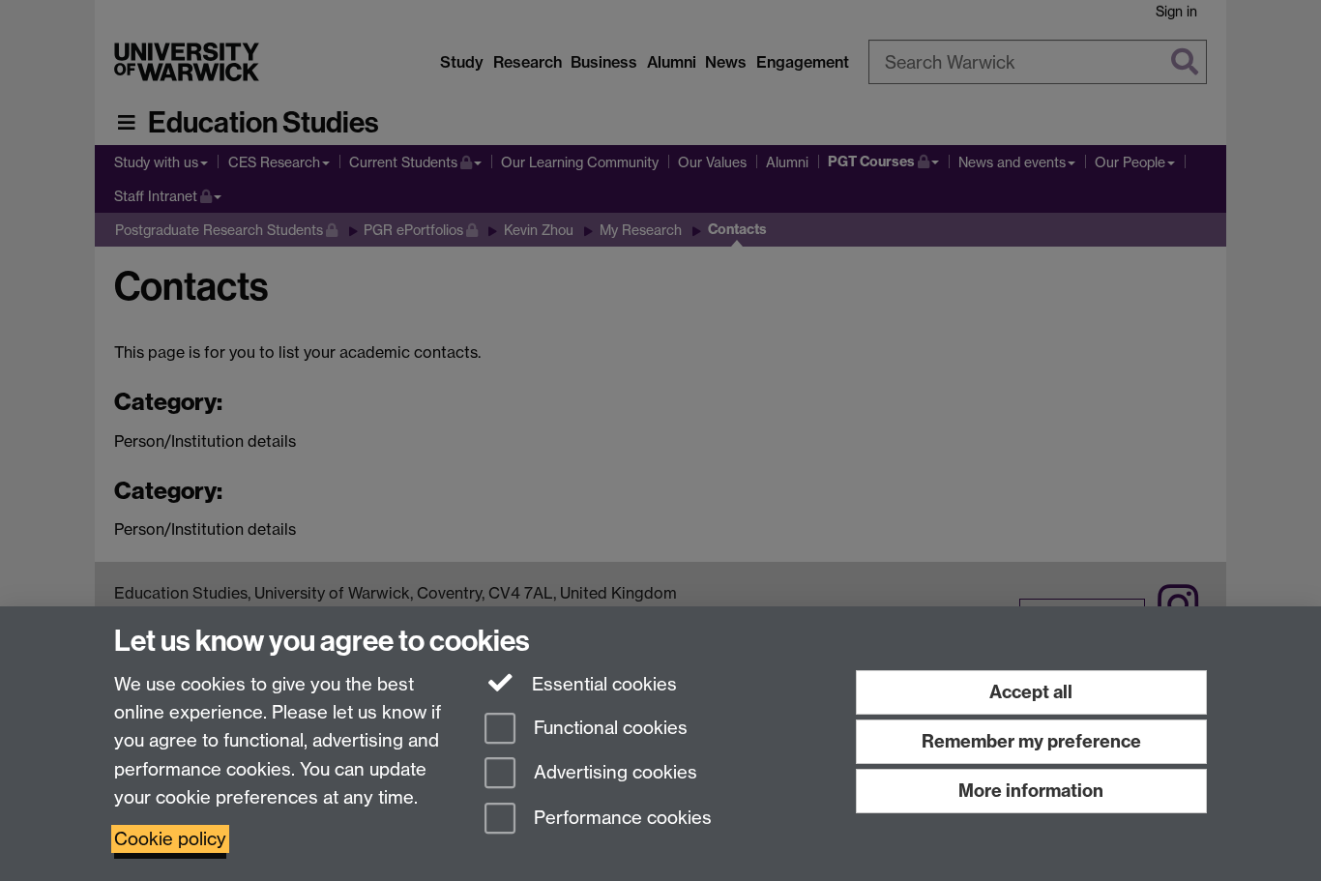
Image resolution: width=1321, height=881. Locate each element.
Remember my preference (1031, 741)
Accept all (1030, 692)
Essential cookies (602, 684)
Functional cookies (608, 728)
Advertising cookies (613, 773)
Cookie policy (170, 839)
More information (1030, 790)
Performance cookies (620, 819)
